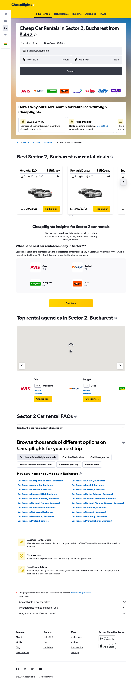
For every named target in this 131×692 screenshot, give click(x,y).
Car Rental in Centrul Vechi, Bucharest (37, 507)
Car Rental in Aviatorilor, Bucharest (35, 485)
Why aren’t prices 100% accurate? (37, 613)
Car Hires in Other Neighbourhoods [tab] (38, 457)
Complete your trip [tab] (68, 464)
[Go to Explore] (5, 35)
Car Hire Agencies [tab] (99, 457)
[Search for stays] (5, 21)
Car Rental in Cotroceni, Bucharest (35, 512)
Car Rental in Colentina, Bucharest (89, 507)
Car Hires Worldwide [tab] (73, 457)
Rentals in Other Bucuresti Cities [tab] (36, 464)
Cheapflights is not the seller (34, 601)
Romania (36, 142)
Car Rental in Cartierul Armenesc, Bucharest (94, 498)
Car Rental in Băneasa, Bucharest (34, 489)
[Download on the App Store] (107, 646)
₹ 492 (26, 34)
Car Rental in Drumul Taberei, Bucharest (92, 521)
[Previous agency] (22, 366)
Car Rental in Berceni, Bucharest (88, 489)
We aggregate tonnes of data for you (38, 607)
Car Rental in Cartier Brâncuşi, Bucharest (92, 494)
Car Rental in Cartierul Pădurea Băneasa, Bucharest (98, 503)
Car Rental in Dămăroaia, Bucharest (36, 516)
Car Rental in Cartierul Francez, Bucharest (39, 503)
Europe (26, 142)
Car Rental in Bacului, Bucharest (88, 485)
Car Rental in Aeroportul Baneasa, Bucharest (40, 480)
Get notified (102, 126)
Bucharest (48, 142)
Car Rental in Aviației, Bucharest (88, 480)
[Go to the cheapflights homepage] (23, 5)
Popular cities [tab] (92, 464)
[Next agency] (120, 366)
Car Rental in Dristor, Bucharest (33, 521)
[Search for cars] (5, 28)
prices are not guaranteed (81, 593)
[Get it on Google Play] (107, 638)
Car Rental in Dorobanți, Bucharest (89, 516)
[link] (71, 303)
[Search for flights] (5, 14)
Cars (17, 142)
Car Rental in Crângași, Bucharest (89, 512)
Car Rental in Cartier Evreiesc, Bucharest (38, 498)
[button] (5, 4)
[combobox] (29, 43)
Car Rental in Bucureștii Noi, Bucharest (37, 494)
